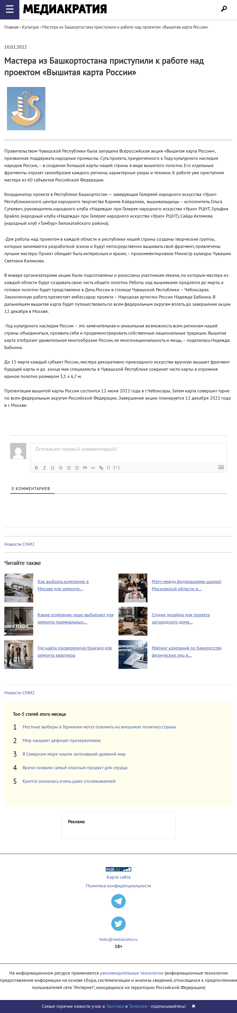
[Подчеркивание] (53, 467)
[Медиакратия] (65, 9)
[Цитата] (85, 467)
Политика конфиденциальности (118, 885)
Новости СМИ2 (19, 544)
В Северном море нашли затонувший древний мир (74, 754)
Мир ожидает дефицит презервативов (62, 740)
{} (109, 467)
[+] (117, 467)
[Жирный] (36, 467)
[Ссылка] (101, 467)
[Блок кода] (93, 467)
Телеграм (138, 1006)
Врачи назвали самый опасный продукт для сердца (75, 767)
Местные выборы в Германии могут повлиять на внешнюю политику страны (99, 727)
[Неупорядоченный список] (77, 467)
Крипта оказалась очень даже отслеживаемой (69, 781)
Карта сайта (119, 877)
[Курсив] (44, 467)
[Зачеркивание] (61, 467)
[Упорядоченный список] (69, 467)
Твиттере (115, 1006)
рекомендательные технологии (132, 973)
